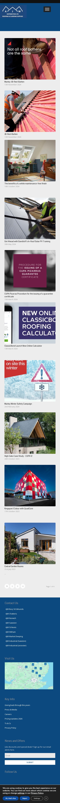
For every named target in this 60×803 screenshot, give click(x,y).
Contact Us (11, 603)
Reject (24, 798)
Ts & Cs (8, 723)
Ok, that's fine (10, 798)
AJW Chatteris (11, 613)
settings (21, 793)
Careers (8, 714)
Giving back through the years (17, 705)
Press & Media (11, 709)
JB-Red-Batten (11, 134)
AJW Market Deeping (14, 636)
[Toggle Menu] (47, 9)
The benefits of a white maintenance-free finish (25, 183)
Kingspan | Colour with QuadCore (18, 508)
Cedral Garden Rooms (13, 566)
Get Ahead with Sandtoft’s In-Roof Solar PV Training (27, 241)
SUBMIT (30, 762)
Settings (37, 798)
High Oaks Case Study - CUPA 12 (18, 456)
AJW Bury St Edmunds (14, 609)
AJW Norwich (10, 618)
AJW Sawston (11, 623)
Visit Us (9, 659)
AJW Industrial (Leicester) (15, 645)
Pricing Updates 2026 (13, 718)
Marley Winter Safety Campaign (18, 403)
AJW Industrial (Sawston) (15, 641)
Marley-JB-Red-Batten (14, 81)
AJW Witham (10, 632)
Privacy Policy (10, 728)
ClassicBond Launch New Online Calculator (23, 345)
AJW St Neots (10, 627)
